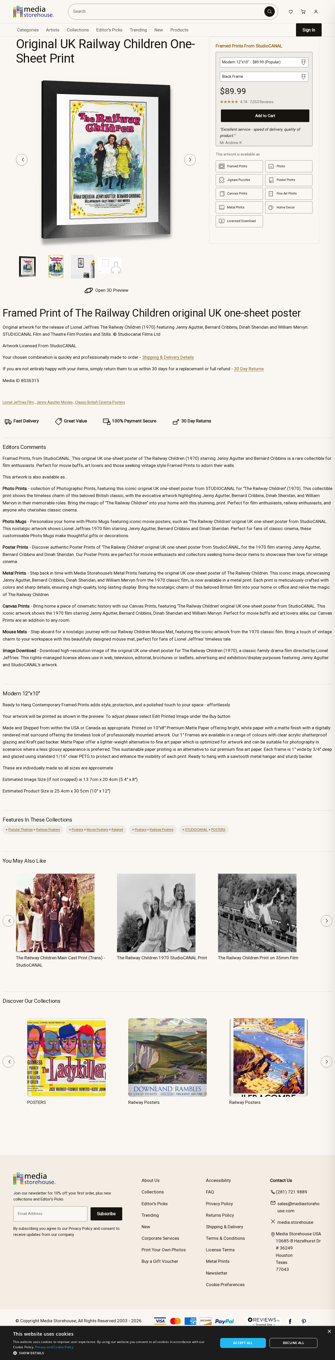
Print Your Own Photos (164, 1249)
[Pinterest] (304, 1324)
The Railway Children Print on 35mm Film (258, 957)
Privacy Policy (219, 1203)
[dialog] (167, 1343)
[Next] (190, 160)
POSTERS (218, 830)
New (158, 29)
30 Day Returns (249, 368)
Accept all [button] (243, 1343)
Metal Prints (218, 1261)
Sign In (309, 29)
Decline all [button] (293, 1343)
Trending (138, 29)
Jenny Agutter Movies (54, 402)
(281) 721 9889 (291, 1191)
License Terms (220, 1249)
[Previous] (21, 160)
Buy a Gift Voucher (160, 1261)
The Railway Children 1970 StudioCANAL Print (162, 957)
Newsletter (216, 1273)
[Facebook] (290, 1324)
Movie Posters (97, 830)
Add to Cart (265, 115)
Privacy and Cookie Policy (54, 1347)
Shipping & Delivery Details (168, 357)
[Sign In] (316, 11)
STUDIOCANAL (196, 830)
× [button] (329, 1332)
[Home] (37, 11)
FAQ (210, 1191)
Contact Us (281, 1180)
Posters (77, 830)
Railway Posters (48, 830)
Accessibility (218, 1180)
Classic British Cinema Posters (100, 402)
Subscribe (106, 1213)
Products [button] (179, 29)
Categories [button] (28, 29)
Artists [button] (52, 29)
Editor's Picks (109, 29)
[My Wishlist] (291, 11)
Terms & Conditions (225, 1238)
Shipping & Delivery (224, 1226)
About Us (151, 1180)
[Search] (269, 11)
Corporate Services (160, 1238)
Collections (78, 29)
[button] (112, 1353)
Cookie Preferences (225, 1284)
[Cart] (303, 11)
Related (117, 830)
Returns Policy (220, 1215)
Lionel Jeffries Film (18, 402)
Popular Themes (20, 830)
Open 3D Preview (111, 290)
